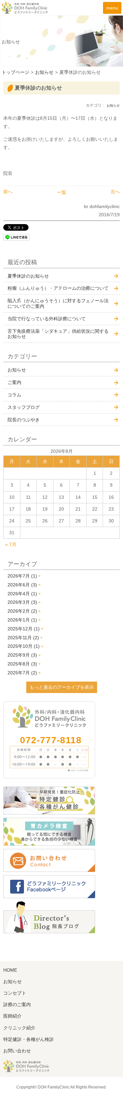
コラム (14, 394)
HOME (10, 970)
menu (112, 8)
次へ (115, 191)
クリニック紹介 (19, 1027)
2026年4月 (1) (22, 593)
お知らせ (44, 72)
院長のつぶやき (24, 419)
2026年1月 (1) (22, 619)
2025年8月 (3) (22, 663)
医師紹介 (12, 1016)
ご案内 (14, 382)
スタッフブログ (24, 407)
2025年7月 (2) (22, 672)
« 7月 (10, 544)
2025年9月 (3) (22, 655)
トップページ (15, 72)
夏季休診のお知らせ (28, 276)
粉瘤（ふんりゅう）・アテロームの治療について (58, 288)
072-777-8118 (51, 740)
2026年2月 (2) (22, 611)
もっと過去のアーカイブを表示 (62, 687)
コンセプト (14, 993)
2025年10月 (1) (24, 646)
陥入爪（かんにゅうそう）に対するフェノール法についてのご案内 (58, 303)
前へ (7, 191)
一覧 (61, 192)
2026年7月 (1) (22, 576)
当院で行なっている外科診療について (47, 318)
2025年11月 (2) (23, 637)
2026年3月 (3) (22, 602)
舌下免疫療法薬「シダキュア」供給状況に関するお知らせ (58, 333)
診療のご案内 (17, 1004)
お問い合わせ (17, 1050)
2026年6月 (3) (22, 584)
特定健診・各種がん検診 (28, 1039)
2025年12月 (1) (24, 628)
